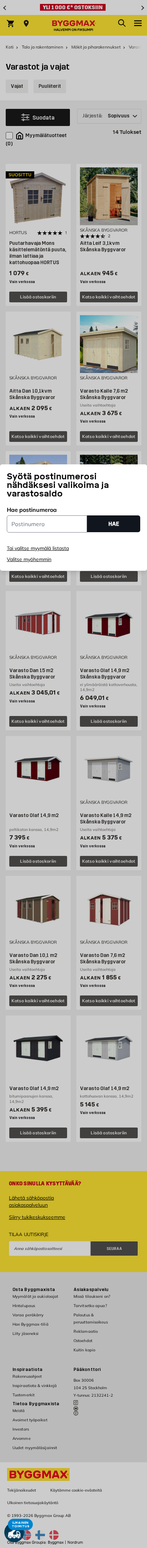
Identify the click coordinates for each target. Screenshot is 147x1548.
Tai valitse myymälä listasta (38, 548)
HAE (113, 523)
